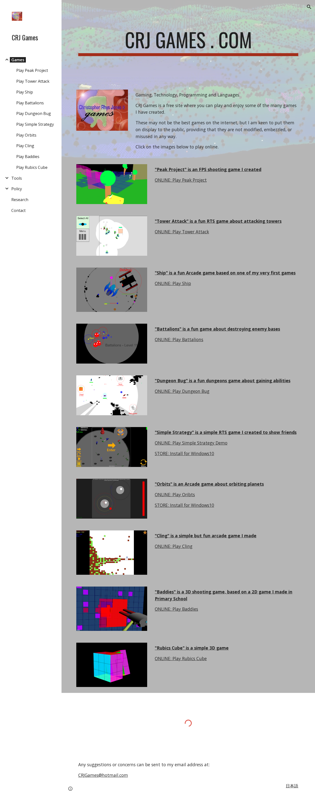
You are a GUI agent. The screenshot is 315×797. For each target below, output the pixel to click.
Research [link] (19, 199)
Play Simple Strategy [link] (35, 124)
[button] (309, 7)
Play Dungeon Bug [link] (33, 113)
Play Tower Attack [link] (32, 81)
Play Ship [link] (24, 92)
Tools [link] (16, 178)
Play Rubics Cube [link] (31, 167)
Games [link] (17, 60)
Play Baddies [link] (27, 156)
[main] (188, 42)
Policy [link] (16, 188)
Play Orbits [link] (26, 135)
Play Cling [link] (25, 145)
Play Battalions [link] (30, 103)
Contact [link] (18, 210)
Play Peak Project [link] (32, 70)
